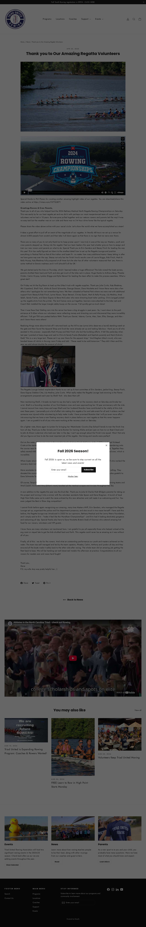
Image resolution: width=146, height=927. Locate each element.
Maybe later (73, 476)
